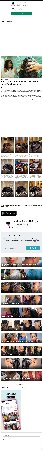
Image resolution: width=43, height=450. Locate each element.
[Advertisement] (21, 32)
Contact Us (5, 439)
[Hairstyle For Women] (10, 22)
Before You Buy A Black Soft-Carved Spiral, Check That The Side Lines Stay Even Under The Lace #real (21, 194)
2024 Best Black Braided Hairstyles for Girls (12, 329)
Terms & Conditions (32, 438)
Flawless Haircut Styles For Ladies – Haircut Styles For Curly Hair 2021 (10, 206)
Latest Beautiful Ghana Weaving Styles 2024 (12, 291)
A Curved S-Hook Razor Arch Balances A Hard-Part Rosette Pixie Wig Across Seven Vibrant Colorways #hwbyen (21, 171)
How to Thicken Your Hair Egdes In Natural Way (33, 205)
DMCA (8, 438)
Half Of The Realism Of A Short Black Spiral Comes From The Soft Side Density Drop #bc (35, 194)
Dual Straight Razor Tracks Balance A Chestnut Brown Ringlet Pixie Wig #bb (6, 150)
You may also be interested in (7, 136)
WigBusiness (4, 147)
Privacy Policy (12, 438)
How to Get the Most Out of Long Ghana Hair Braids (14, 316)
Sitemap (25, 438)
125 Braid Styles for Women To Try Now (11, 354)
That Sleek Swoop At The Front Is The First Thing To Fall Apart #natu (7, 172)
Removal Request (20, 438)
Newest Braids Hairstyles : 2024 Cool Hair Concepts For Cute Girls (17, 341)
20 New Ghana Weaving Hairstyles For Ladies (12, 367)
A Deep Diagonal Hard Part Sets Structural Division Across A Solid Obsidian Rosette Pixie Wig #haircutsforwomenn (35, 149)
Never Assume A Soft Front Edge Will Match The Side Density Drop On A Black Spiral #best (7, 194)
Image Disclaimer (12, 439)
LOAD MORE (21, 384)
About (4, 438)
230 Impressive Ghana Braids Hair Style (11, 303)
